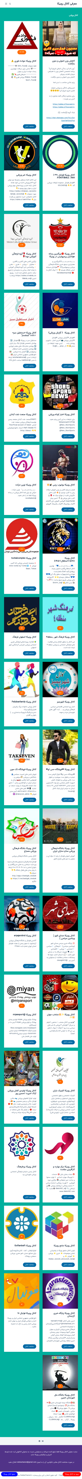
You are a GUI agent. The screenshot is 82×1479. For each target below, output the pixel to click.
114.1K (21, 166)
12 (60, 1386)
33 (22, 1158)
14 (21, 1304)
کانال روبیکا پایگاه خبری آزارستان (64, 1315)
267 (21, 549)
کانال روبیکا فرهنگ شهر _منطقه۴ (60, 637)
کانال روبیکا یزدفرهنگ (26, 1166)
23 (60, 1236)
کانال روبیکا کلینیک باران (64, 1090)
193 (22, 628)
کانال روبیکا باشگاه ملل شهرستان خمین (64, 1396)
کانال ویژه (60, 52)
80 (60, 1005)
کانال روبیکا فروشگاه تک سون (23, 769)
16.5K (60, 245)
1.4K (60, 324)
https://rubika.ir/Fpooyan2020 (64, 104)
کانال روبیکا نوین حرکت (25, 485)
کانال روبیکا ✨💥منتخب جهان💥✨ (61, 1016)
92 (22, 927)
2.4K (21, 245)
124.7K (60, 166)
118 (60, 927)
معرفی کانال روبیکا (67, 4)
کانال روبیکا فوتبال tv (27, 1313)
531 (60, 476)
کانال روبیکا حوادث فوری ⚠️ (23, 61)
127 (22, 839)
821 (22, 405)
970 (60, 405)
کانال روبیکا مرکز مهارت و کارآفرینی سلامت (64, 1168)
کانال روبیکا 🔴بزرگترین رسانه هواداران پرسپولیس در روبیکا (62, 255)
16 (21, 1236)
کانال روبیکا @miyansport (24, 1014)
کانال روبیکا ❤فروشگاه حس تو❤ (60, 769)
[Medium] (42, 1441)
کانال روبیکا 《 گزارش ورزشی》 (61, 332)
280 (60, 549)
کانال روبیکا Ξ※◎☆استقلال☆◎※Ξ (64, 559)
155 (60, 760)
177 (60, 693)
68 (22, 1005)
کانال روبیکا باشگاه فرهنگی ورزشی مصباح (24, 850)
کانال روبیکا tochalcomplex (23, 558)
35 (22, 1082)
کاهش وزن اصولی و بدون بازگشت (63, 62)
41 (60, 1082)
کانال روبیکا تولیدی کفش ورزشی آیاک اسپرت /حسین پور (22, 1092)
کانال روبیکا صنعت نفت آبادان (22, 414)
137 (22, 760)
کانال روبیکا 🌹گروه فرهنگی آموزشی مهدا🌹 (24, 255)
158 (22, 693)
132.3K (22, 52)
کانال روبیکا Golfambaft (25, 1245)
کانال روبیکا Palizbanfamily (24, 701)
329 (21, 476)
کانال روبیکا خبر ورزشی (26, 175)
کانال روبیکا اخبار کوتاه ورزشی (62, 414)
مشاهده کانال (68, 127)
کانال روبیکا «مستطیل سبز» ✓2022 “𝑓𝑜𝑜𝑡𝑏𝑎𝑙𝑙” (24, 334)
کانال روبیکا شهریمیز (66, 701)
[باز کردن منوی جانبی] (6, 4)
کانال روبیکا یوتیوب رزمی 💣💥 (61, 485)
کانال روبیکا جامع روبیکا (64, 1245)
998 (21, 324)
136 (60, 839)
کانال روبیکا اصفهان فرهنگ (24, 637)
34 (60, 1158)
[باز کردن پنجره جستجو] (10, 4)
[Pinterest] (39, 1441)
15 (60, 1304)
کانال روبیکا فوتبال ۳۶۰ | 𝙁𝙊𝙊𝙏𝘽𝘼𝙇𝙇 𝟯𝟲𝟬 (64, 176)
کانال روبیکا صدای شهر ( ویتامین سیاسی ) (64, 937)
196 (60, 628)
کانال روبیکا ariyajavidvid (25, 935)
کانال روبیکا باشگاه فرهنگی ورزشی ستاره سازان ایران (63, 850)
